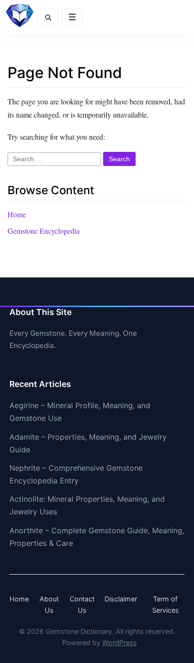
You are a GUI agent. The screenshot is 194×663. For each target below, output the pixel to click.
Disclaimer (121, 599)
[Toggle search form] (48, 17)
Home (17, 214)
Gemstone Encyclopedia (44, 231)
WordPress (119, 643)
